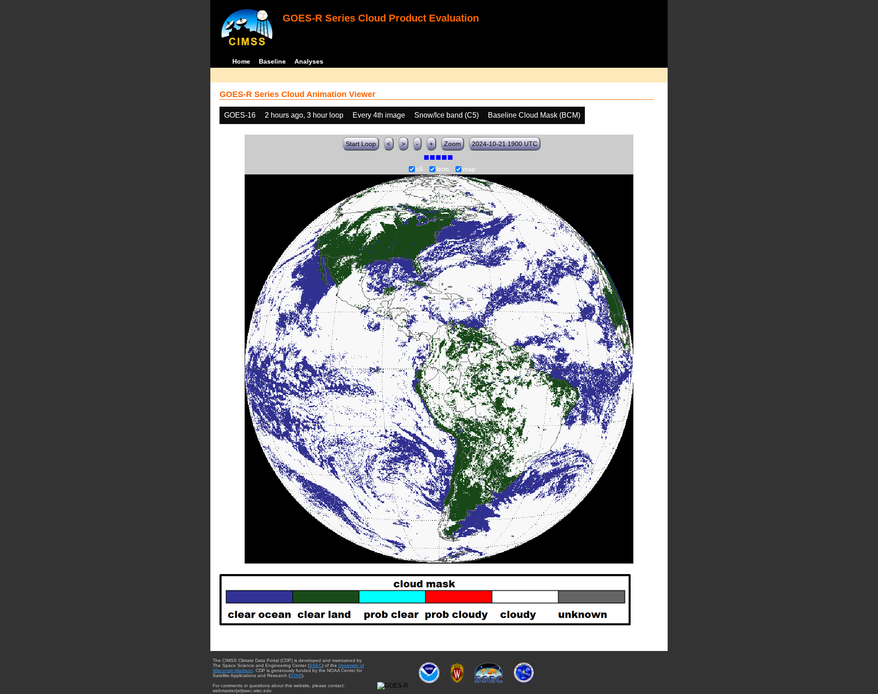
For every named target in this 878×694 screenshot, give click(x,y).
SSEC (315, 665)
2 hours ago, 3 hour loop (304, 115)
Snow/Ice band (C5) (446, 115)
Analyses (308, 61)
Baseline (272, 61)
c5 (419, 169)
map (469, 169)
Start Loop (361, 143)
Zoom (452, 143)
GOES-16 (240, 115)
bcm (443, 169)
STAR (296, 675)
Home (241, 61)
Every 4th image (379, 115)
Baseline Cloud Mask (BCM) (534, 115)
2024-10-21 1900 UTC (504, 143)
